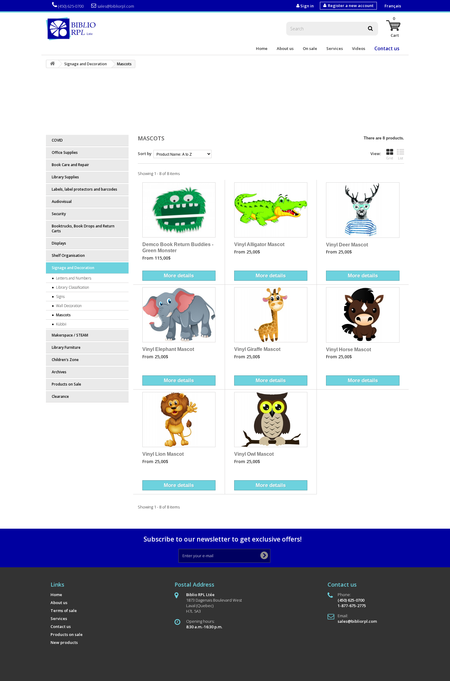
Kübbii (60, 324)
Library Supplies (65, 177)
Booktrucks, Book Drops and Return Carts (83, 228)
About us (285, 48)
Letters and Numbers (73, 278)
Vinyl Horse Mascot (348, 349)
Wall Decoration (68, 305)
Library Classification (72, 287)
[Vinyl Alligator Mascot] (270, 210)
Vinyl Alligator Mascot (259, 244)
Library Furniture (66, 347)
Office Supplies (65, 152)
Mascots (63, 315)
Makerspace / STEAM (70, 335)
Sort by (145, 153)
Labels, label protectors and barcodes (84, 189)
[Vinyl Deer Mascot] (362, 210)
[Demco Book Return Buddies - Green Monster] (179, 210)
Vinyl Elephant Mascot (168, 349)
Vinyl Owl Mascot (254, 454)
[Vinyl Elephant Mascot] (179, 314)
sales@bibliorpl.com (115, 6)
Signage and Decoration (73, 267)
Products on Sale (66, 384)
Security (59, 213)
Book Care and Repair (70, 164)
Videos (358, 48)
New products (64, 642)
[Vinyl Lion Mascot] (179, 419)
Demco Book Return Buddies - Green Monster (177, 247)
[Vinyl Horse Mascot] (362, 314)
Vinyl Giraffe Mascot (257, 349)
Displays (59, 243)
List (400, 158)
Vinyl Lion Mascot (163, 454)
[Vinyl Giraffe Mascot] (270, 314)
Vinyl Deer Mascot (347, 244)
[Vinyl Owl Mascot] (270, 419)
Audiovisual (62, 201)
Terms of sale (64, 610)
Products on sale (67, 634)
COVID (57, 140)
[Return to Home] (52, 64)
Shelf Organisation (68, 255)
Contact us (386, 48)
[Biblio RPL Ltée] (72, 28)
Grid (389, 158)
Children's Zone (65, 359)
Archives (59, 372)
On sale (310, 48)
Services (334, 48)
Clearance (60, 396)
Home (262, 48)
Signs (60, 296)
